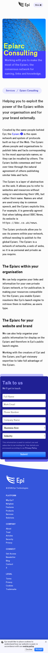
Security (9, 539)
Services (10, 90)
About (8, 529)
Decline (29, 649)
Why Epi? (10, 500)
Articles (9, 536)
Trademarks (11, 589)
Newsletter (10, 557)
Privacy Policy (31, 448)
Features (10, 507)
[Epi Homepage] (24, 7)
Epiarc (16, 134)
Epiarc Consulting (29, 90)
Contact (9, 564)
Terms (8, 579)
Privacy (9, 543)
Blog (8, 561)
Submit (24, 454)
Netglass (10, 504)
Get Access (11, 554)
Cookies (9, 586)
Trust (8, 532)
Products (10, 511)
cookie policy (28, 646)
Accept (39, 649)
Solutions (10, 518)
